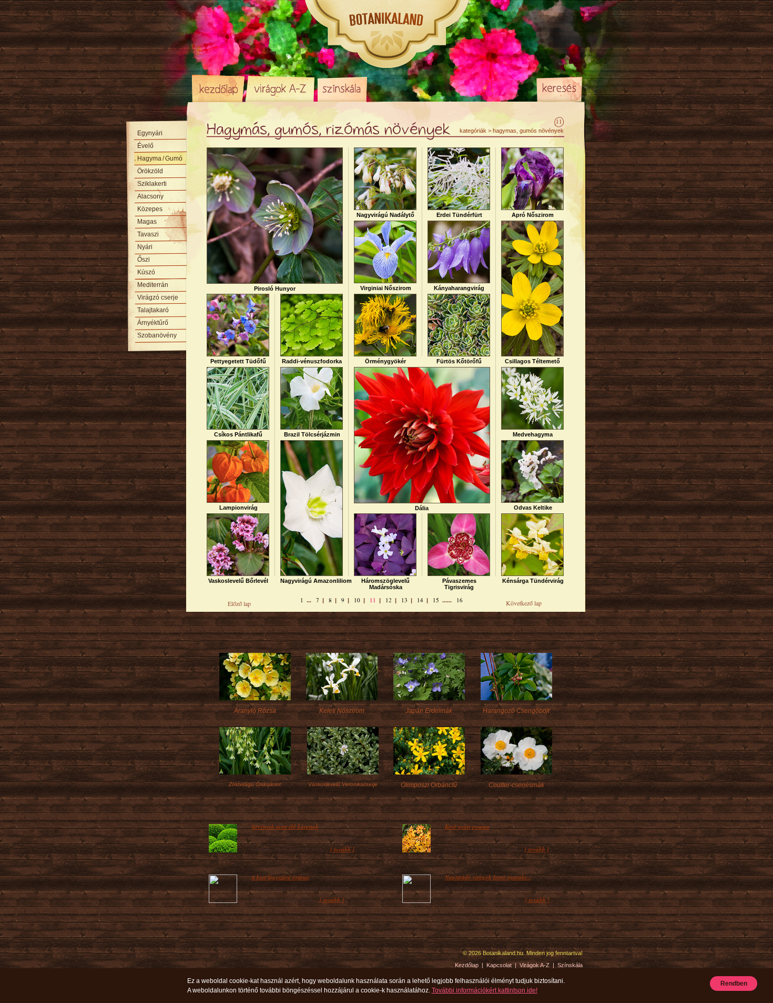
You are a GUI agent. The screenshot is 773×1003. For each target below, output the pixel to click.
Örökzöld (150, 171)
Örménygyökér (385, 361)
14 (420, 600)
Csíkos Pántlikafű (238, 434)
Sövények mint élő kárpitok (285, 826)
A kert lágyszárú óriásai (280, 877)
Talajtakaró (153, 310)
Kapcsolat (499, 965)
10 (357, 600)
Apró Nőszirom (533, 215)
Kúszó (146, 272)
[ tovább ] (342, 849)
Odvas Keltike (533, 507)
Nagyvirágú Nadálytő (385, 215)
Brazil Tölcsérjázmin (312, 434)
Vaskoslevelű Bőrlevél (238, 581)
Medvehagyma (533, 434)
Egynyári (149, 133)
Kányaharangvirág (459, 288)
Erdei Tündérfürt (459, 215)
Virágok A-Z (281, 88)
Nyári (144, 247)
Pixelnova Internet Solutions (217, 956)
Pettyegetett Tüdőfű (238, 361)
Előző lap (239, 603)
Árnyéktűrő (152, 322)
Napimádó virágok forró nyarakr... (488, 877)
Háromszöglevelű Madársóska (385, 584)
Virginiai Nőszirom (385, 288)
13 (404, 600)
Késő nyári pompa (467, 826)
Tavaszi (148, 234)
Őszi (143, 259)
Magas (147, 221)
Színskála (342, 88)
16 (459, 600)
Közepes (149, 209)
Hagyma (159, 158)
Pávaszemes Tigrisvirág (459, 584)
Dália (422, 508)
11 (373, 600)
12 (388, 600)
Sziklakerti (152, 183)
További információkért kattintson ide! (484, 990)
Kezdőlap (218, 88)
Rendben (733, 983)
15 (436, 600)
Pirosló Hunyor (275, 288)
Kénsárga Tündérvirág (533, 581)
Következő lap (524, 603)
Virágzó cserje (157, 297)
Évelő (145, 146)
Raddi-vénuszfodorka (312, 361)
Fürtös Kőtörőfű (459, 361)
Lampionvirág (238, 507)
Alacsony (150, 196)
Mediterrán (152, 285)
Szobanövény (157, 335)
